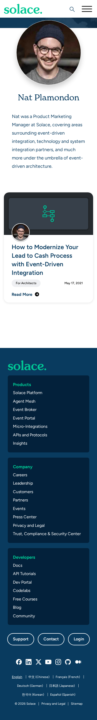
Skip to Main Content (26, 18)
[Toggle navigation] (86, 9)
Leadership (23, 483)
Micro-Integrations (30, 426)
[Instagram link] (58, 662)
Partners (20, 500)
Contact (51, 639)
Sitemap (77, 703)
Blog (17, 607)
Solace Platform (27, 392)
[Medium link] (78, 662)
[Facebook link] (19, 662)
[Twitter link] (38, 662)
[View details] (23, 9)
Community (24, 615)
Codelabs (21, 590)
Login (79, 639)
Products (22, 384)
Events (19, 508)
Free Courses (25, 599)
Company (23, 466)
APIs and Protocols (30, 434)
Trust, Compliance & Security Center (47, 533)
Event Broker (24, 409)
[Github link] (68, 662)
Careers (20, 474)
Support (20, 639)
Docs (17, 565)
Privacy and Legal (29, 525)
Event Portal (24, 418)
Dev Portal (22, 582)
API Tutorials (24, 573)
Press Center (24, 516)
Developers (24, 557)
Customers (23, 491)
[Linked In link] (29, 662)
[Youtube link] (48, 662)
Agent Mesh (24, 401)
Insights (20, 443)
